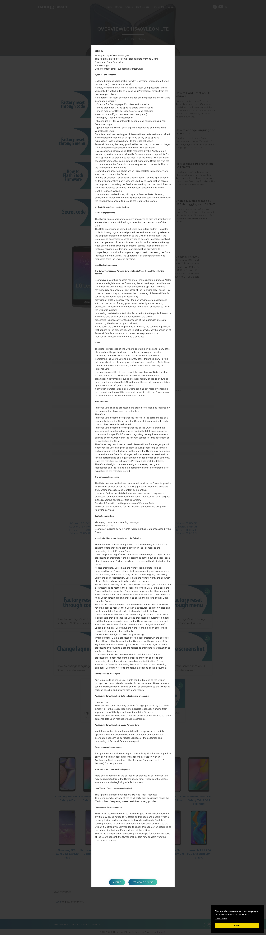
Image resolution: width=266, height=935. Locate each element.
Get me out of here (143, 882)
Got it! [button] (237, 925)
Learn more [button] (221, 918)
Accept (117, 882)
